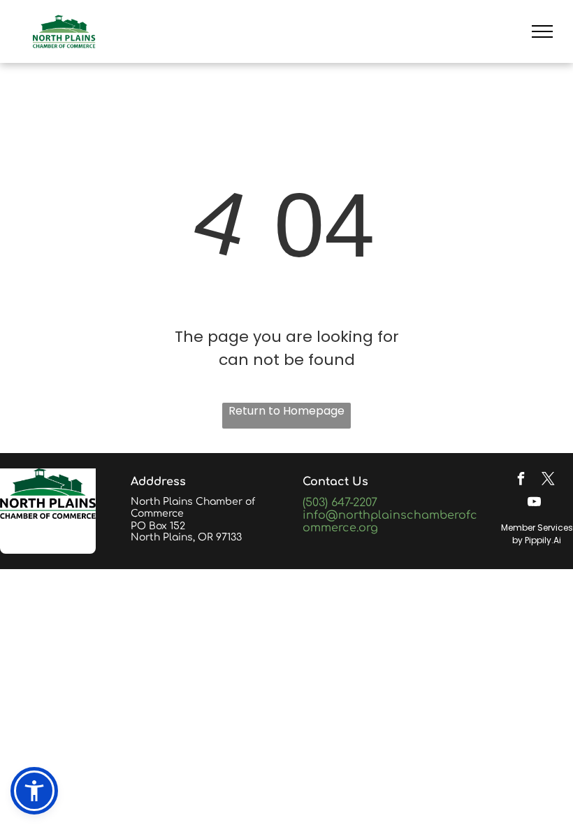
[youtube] (534, 503)
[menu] (542, 31)
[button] (34, 790)
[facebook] (520, 480)
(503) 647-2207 (340, 502)
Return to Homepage (286, 411)
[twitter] (548, 480)
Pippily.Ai (543, 540)
